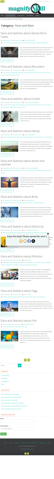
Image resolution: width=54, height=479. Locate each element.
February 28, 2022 (17, 40)
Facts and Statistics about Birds (19, 191)
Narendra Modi (28, 288)
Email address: (4, 416)
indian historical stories (28, 133)
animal (4, 317)
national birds (29, 197)
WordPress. (31, 439)
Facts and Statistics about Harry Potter (11, 399)
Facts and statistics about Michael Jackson (12, 393)
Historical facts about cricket (38, 102)
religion (34, 288)
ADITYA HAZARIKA (7, 315)
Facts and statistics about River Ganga (11, 388)
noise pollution (29, 255)
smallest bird (36, 197)
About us (41, 1)
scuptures (38, 42)
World (33, 40)
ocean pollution (37, 255)
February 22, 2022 (17, 69)
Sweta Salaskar (6, 40)
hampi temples (19, 133)
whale (26, 317)
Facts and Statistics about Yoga (19, 283)
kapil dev (49, 102)
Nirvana (26, 439)
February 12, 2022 (17, 131)
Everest (4, 71)
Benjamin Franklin (7, 226)
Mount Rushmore (37, 71)
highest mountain (28, 71)
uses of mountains (11, 73)
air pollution (6, 255)
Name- (2, 409)
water (23, 317)
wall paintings (44, 42)
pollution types (26, 257)
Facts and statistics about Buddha (10, 385)
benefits (5, 288)
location (33, 42)
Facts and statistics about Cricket (20, 97)
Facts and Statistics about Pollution (21, 249)
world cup (22, 104)
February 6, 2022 (17, 164)
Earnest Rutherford (15, 166)
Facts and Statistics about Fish (19, 312)
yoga (38, 288)
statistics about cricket (14, 104)
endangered (6, 197)
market (23, 288)
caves (8, 42)
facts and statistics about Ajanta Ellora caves (20, 42)
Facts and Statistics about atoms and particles (23, 158)
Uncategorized (35, 100)
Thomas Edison (43, 226)
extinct (10, 197)
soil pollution (34, 257)
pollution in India (18, 257)
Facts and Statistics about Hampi (20, 128)
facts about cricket (11, 102)
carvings (5, 42)
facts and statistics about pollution (17, 255)
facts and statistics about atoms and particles (31, 166)
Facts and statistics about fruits (9, 390)
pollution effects (10, 257)
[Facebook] (1, 1)
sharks (19, 317)
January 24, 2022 (17, 224)
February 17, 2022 (17, 100)
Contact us (47, 1)
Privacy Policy (25, 433)
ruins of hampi (38, 133)
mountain (44, 71)
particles (44, 166)
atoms (4, 166)
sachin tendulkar (5, 104)
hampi (4, 133)
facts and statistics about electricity (31, 226)
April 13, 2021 (17, 315)
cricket (4, 102)
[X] (3, 1)
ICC (46, 102)
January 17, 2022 (17, 253)
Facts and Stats (27, 40)
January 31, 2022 (17, 195)
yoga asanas (42, 288)
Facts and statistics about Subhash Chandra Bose (14, 396)
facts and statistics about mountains (15, 71)
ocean (15, 317)
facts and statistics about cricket (23, 102)
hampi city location (10, 133)
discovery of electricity (17, 226)
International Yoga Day (15, 288)
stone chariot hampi (47, 133)
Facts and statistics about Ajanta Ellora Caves (24, 34)
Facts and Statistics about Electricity (22, 220)
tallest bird (42, 197)
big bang (8, 166)
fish (13, 317)
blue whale (9, 317)
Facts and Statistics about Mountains (22, 66)
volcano (18, 73)
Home (36, 1)
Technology (4, 369)
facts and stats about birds (19, 197)
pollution (44, 255)
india (8, 288)
